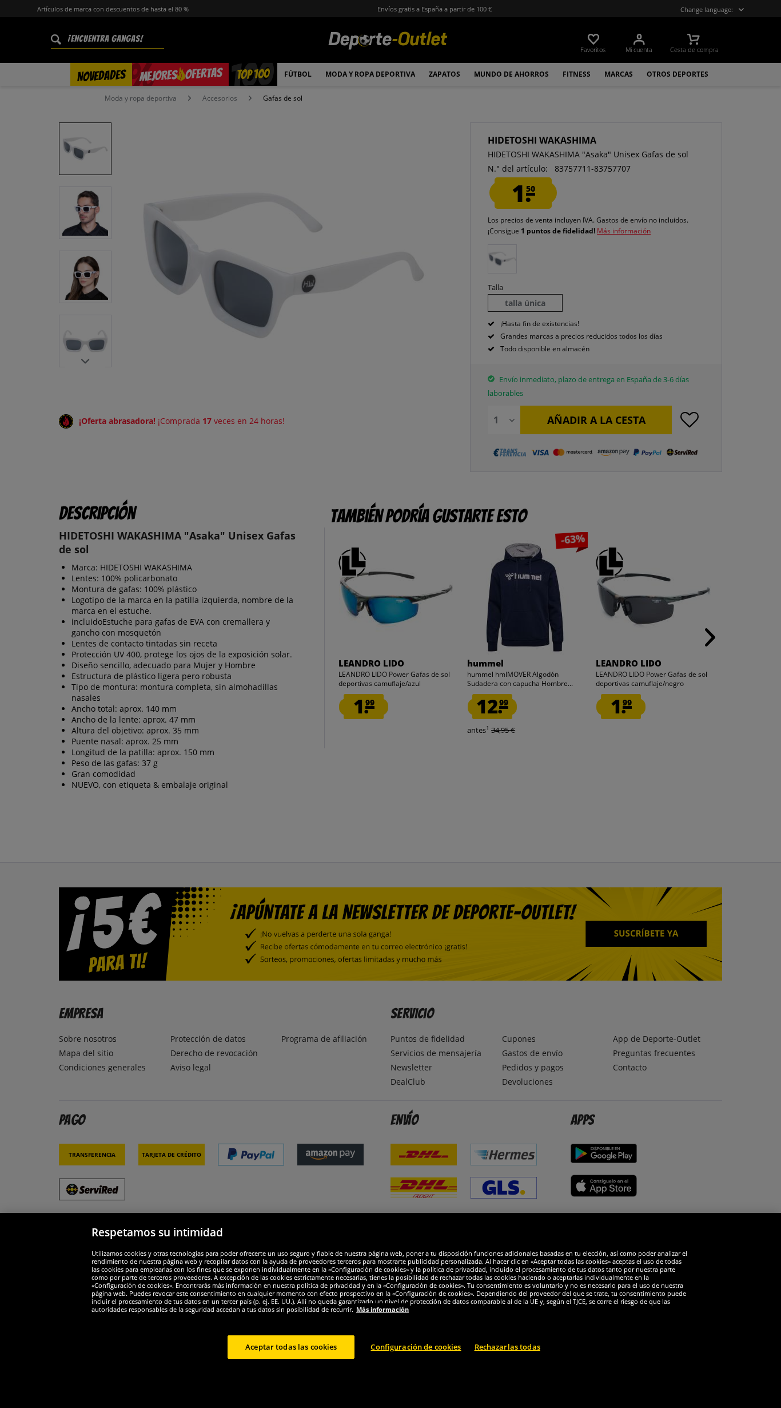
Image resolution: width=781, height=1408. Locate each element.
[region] (390, 1310)
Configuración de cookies (415, 1346)
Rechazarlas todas (507, 1346)
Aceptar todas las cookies (291, 1346)
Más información (382, 1308)
